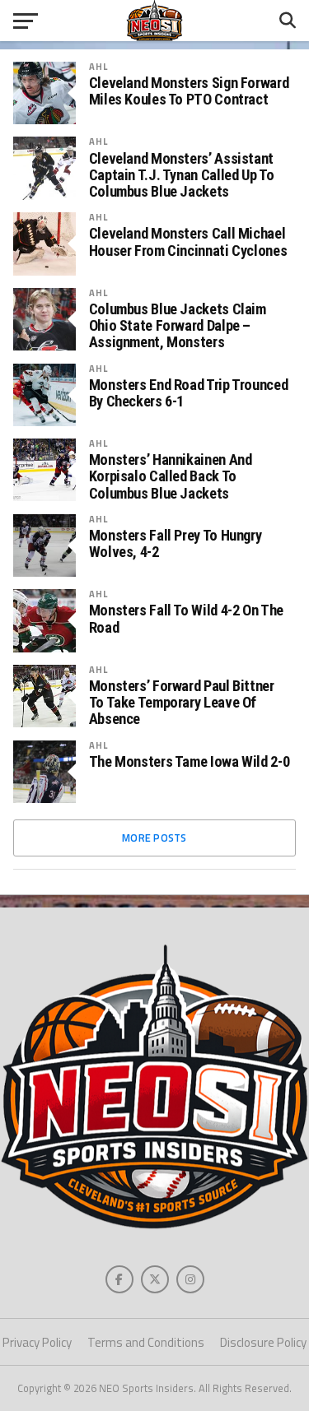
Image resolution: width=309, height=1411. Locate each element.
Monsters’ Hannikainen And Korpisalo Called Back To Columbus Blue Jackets (170, 476)
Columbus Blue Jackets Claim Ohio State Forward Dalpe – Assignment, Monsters (177, 325)
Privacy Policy (37, 1342)
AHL (98, 66)
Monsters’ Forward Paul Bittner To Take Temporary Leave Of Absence (181, 702)
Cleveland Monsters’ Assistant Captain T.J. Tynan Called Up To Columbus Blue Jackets (181, 175)
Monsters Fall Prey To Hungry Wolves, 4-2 (175, 543)
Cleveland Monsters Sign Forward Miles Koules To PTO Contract (189, 91)
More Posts (154, 837)
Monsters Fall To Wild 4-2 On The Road (186, 618)
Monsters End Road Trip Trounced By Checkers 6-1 (188, 393)
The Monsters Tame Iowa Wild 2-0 (189, 762)
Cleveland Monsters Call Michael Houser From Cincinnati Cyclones (188, 241)
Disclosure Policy (263, 1342)
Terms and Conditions (145, 1342)
